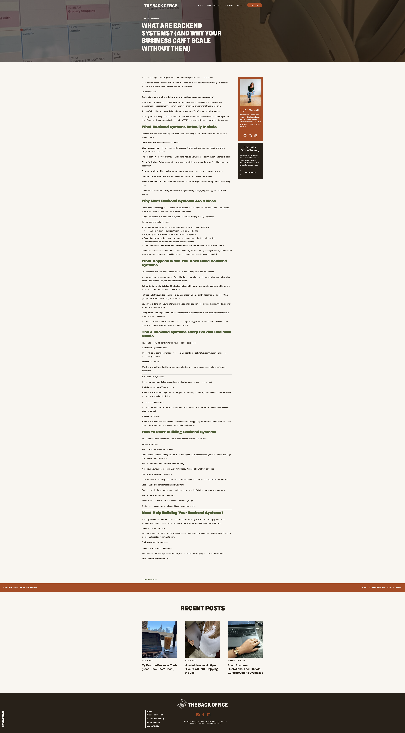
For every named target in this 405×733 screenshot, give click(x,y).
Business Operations (150, 19)
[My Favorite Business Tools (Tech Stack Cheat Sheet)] (159, 639)
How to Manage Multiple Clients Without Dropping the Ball (201, 669)
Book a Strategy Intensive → (155, 542)
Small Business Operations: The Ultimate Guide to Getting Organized (245, 669)
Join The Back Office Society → (156, 559)
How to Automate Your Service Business (20, 587)
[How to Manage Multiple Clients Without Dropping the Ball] (202, 639)
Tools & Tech (147, 660)
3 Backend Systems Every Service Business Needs (380, 587)
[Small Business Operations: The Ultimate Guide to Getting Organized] (245, 639)
